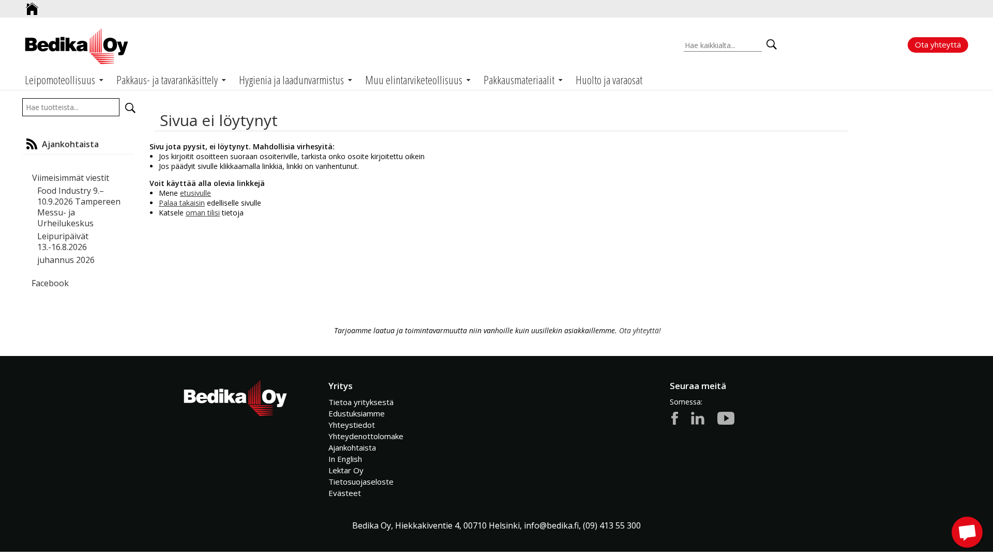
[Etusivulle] (32, 5)
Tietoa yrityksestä (361, 402)
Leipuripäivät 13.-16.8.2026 (62, 241)
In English (345, 459)
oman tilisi (203, 213)
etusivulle (195, 193)
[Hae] (130, 108)
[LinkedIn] (697, 417)
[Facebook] (674, 417)
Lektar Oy (346, 470)
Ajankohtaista (352, 447)
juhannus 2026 (66, 260)
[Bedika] (76, 46)
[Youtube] (725, 417)
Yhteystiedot (351, 425)
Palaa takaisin (182, 203)
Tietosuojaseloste (361, 481)
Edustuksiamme (356, 413)
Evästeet (344, 493)
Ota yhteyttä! (640, 330)
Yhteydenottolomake (365, 436)
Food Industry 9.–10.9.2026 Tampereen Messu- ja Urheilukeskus (79, 207)
